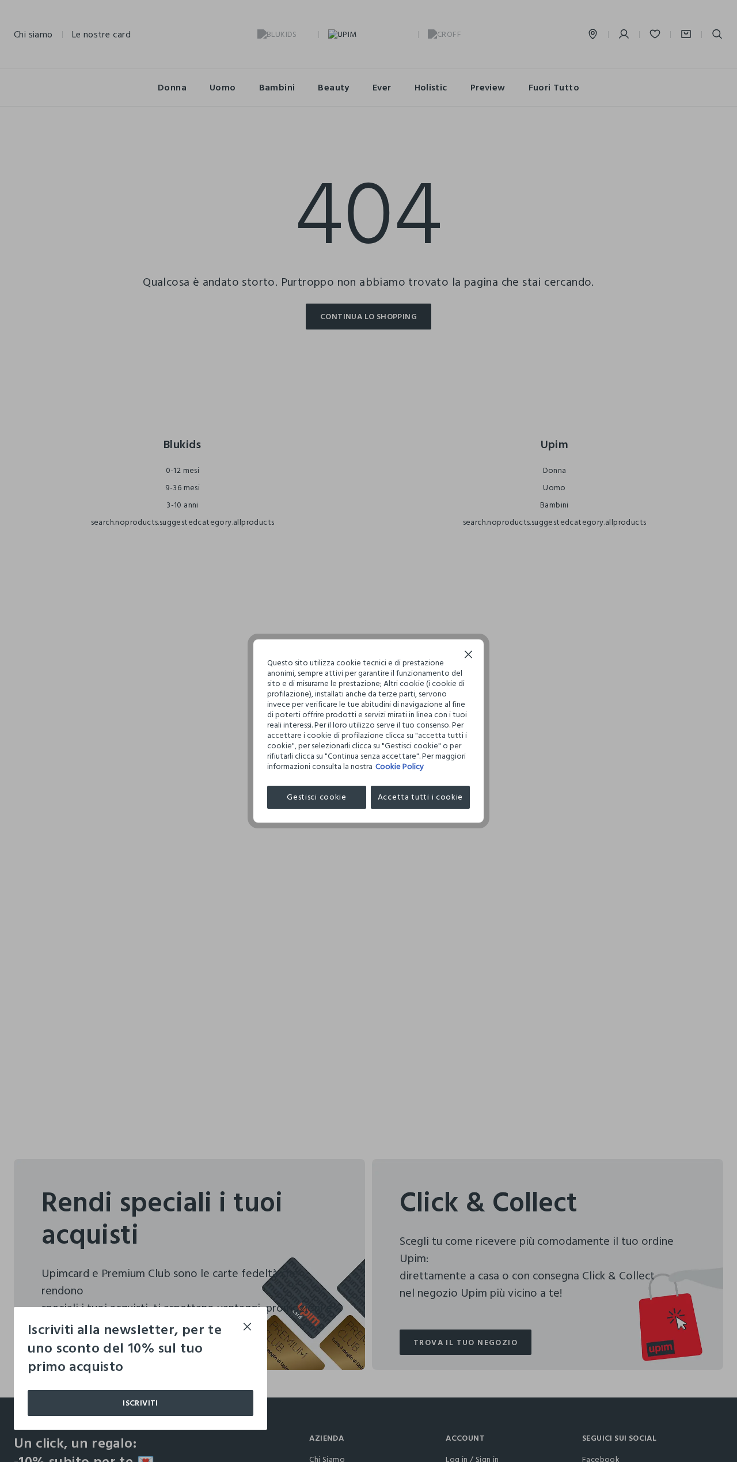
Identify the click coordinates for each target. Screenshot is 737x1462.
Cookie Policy (399, 766)
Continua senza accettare (468, 656)
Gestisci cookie (317, 797)
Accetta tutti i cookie (420, 797)
